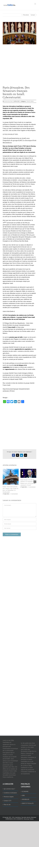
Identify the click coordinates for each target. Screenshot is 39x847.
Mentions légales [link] (9, 797)
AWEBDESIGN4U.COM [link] (11, 819)
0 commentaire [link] (14, 494)
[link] (9, 5)
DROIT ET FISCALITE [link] (28, 803)
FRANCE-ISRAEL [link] (30, 101)
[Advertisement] (19, 66)
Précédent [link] (26, 15)
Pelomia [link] (31, 819)
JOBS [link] (23, 795)
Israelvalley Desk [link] (9, 101)
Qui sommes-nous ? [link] (9, 789)
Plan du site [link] (7, 804)
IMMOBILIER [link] (25, 799)
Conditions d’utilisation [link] (10, 793)
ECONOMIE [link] (25, 791)
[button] (4, 481)
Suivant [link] (33, 15)
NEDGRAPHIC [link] (20, 819)
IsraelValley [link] (18, 817)
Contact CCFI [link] (7, 800)
